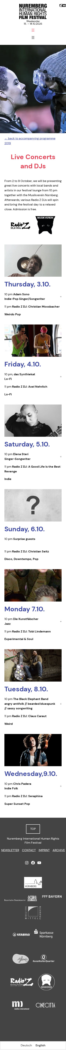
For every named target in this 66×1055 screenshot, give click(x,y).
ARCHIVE (59, 850)
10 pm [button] (24, 296)
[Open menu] (33, 30)
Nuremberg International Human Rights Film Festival (33, 841)
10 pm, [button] (19, 376)
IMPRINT (44, 850)
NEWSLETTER (10, 850)
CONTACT (29, 850)
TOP (33, 829)
